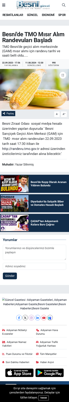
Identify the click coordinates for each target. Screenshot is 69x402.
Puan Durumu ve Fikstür (19, 354)
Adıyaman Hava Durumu (47, 332)
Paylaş (10, 113)
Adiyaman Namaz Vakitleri (14, 344)
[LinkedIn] (37, 317)
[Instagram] (31, 317)
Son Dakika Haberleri (17, 362)
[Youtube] (44, 317)
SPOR (62, 15)
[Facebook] (19, 317)
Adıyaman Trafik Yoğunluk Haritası (47, 344)
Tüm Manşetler (48, 354)
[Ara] (63, 5)
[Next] (50, 317)
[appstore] (20, 373)
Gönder (10, 275)
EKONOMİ (48, 15)
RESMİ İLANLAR (13, 15)
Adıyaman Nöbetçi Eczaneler (14, 332)
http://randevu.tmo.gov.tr (21, 149)
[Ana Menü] (3, 5)
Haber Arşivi (47, 362)
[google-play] (49, 373)
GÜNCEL (32, 15)
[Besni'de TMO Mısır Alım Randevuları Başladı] (34, 89)
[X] (25, 317)
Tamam (43, 398)
